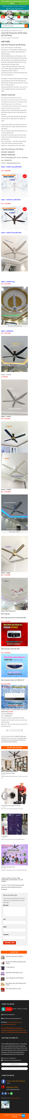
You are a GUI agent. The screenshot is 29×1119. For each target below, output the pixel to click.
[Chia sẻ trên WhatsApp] (7, 730)
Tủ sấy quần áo (4, 836)
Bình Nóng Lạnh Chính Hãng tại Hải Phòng (16, 984)
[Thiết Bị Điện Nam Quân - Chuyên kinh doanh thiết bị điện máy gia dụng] (3, 16)
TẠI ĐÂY (10, 711)
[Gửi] (26, 25)
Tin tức (20, 30)
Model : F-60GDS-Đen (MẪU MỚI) (10, 200)
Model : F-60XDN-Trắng (8, 282)
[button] (18, 17)
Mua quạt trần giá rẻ (12, 30)
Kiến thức (3, 30)
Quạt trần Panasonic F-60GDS (8, 773)
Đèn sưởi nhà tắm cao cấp (13, 988)
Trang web (6, 934)
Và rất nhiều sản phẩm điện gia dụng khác (16, 1032)
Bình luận (6, 905)
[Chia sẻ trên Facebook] (10, 730)
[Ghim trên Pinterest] (19, 730)
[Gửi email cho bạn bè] (16, 730)
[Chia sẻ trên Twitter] (13, 730)
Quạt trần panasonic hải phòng (9, 741)
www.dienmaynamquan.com (14, 1022)
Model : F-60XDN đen (7, 331)
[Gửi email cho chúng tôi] (8, 1093)
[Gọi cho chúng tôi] (11, 1093)
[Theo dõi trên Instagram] (5, 1093)
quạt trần (21, 738)
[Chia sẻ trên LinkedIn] (21, 730)
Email (5, 927)
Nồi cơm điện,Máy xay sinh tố (12, 1030)
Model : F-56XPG (6, 416)
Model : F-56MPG (6, 489)
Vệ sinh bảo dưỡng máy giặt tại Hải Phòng (10, 805)
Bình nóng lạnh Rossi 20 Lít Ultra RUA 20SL (13, 617)
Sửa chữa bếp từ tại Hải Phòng (14, 978)
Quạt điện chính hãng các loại (8, 867)
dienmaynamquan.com (13, 163)
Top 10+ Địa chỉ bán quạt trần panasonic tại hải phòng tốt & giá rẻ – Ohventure (12, 887)
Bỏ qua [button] (17, 3)
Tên (4, 919)
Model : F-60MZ (5, 573)
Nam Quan (16, 38)
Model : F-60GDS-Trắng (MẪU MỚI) (11, 167)
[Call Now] (3, 1009)
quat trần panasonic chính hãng (17, 740)
